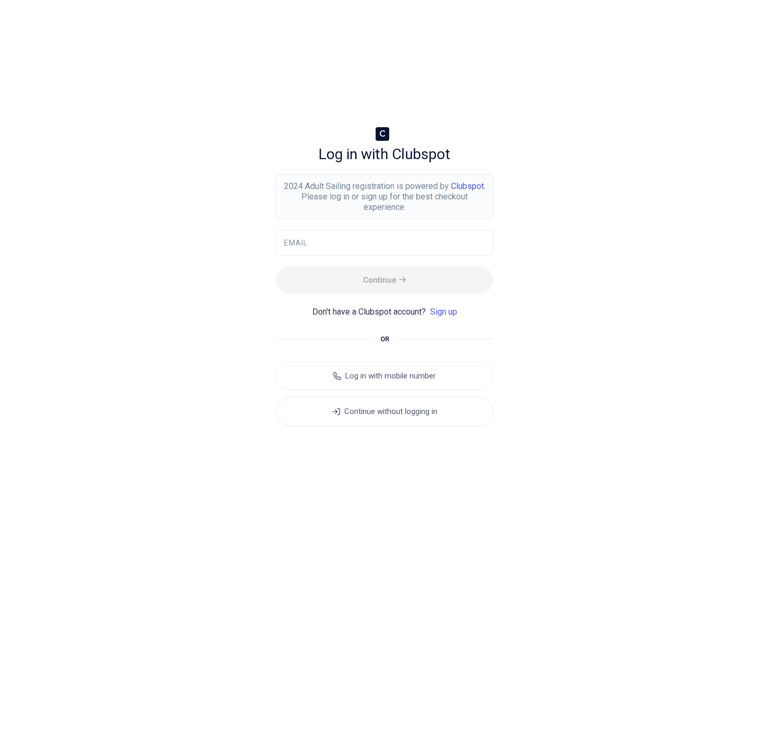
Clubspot (467, 186)
